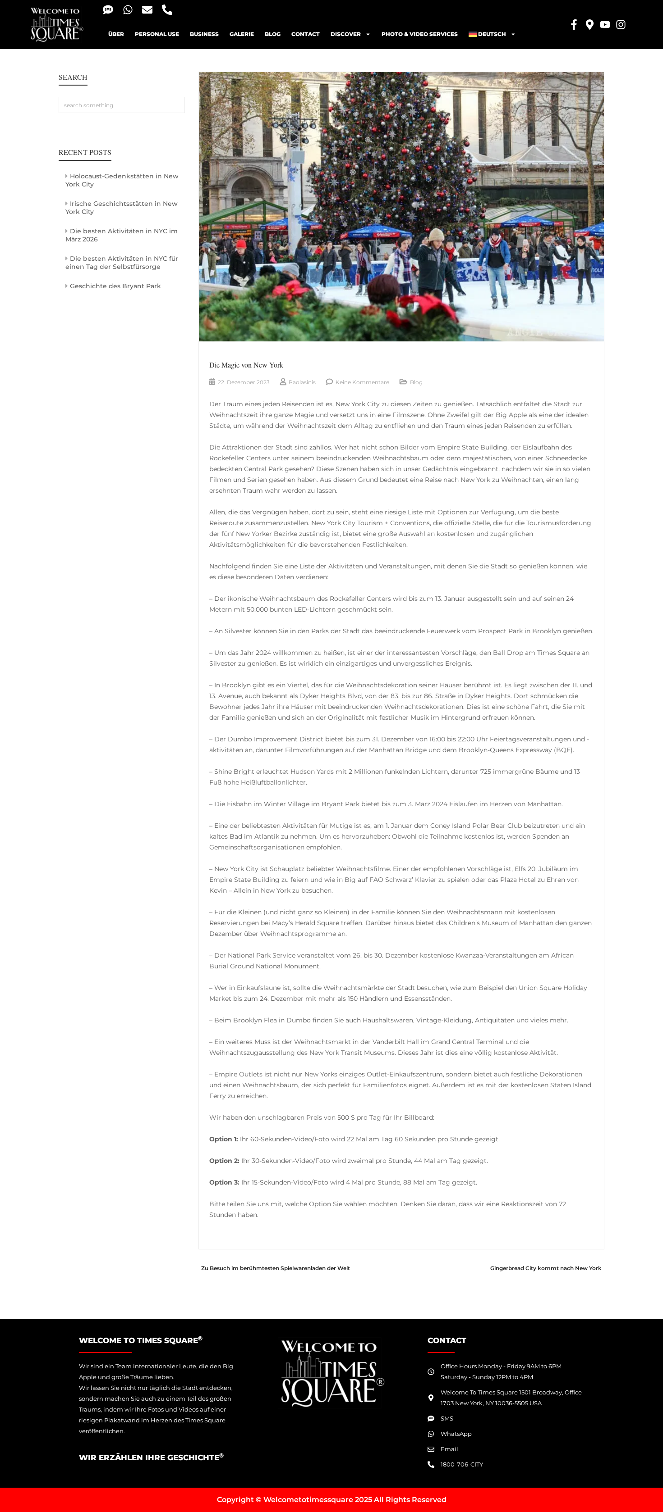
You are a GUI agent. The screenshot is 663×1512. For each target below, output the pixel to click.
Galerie (242, 34)
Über (116, 34)
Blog (416, 382)
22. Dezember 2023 (244, 382)
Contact (305, 34)
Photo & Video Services (420, 34)
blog (273, 34)
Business (204, 34)
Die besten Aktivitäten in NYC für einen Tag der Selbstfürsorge (121, 262)
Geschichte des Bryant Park (115, 286)
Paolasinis (302, 382)
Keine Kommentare (362, 382)
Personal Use (157, 34)
